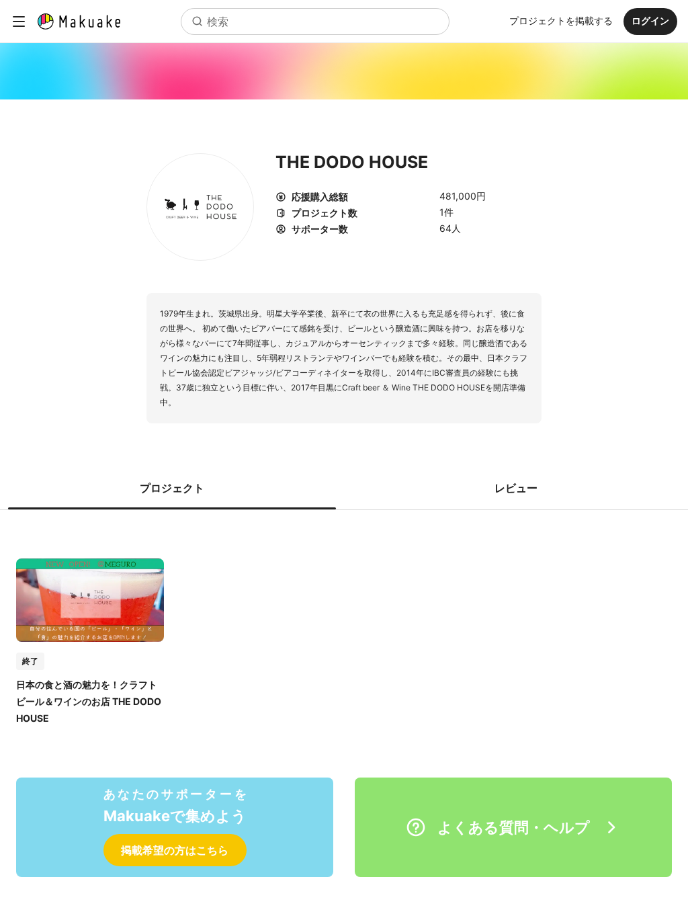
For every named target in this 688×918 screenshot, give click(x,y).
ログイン (650, 20)
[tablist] (344, 487)
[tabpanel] (344, 628)
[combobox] (315, 21)
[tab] (172, 487)
